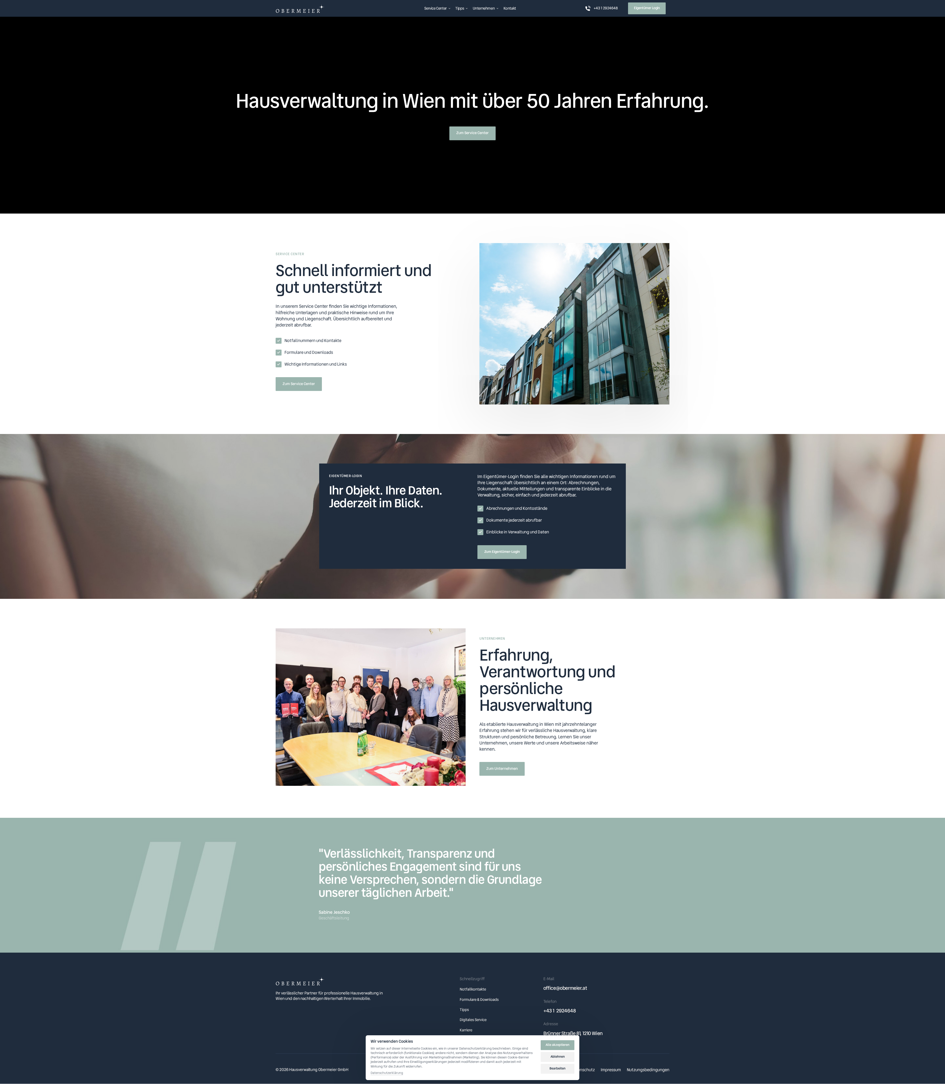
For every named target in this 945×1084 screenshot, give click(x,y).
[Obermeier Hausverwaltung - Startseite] (300, 8)
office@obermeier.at (565, 988)
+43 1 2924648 (559, 1010)
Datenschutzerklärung (387, 1073)
